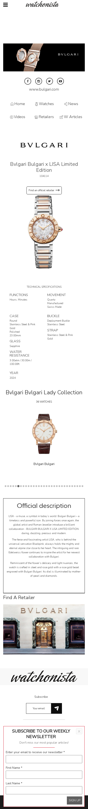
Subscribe (41, 697)
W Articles (73, 117)
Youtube (60, 81)
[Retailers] (44, 629)
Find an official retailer (41, 190)
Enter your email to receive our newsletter (35, 752)
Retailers (46, 117)
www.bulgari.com (44, 89)
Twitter (49, 81)
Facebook (27, 81)
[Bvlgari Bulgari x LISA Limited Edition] (44, 232)
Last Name (14, 783)
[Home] (44, 4)
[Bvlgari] (44, 145)
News (73, 103)
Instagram (38, 81)
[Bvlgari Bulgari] (44, 433)
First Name (14, 768)
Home (19, 103)
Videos (19, 117)
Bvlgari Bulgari (44, 464)
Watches (46, 103)
